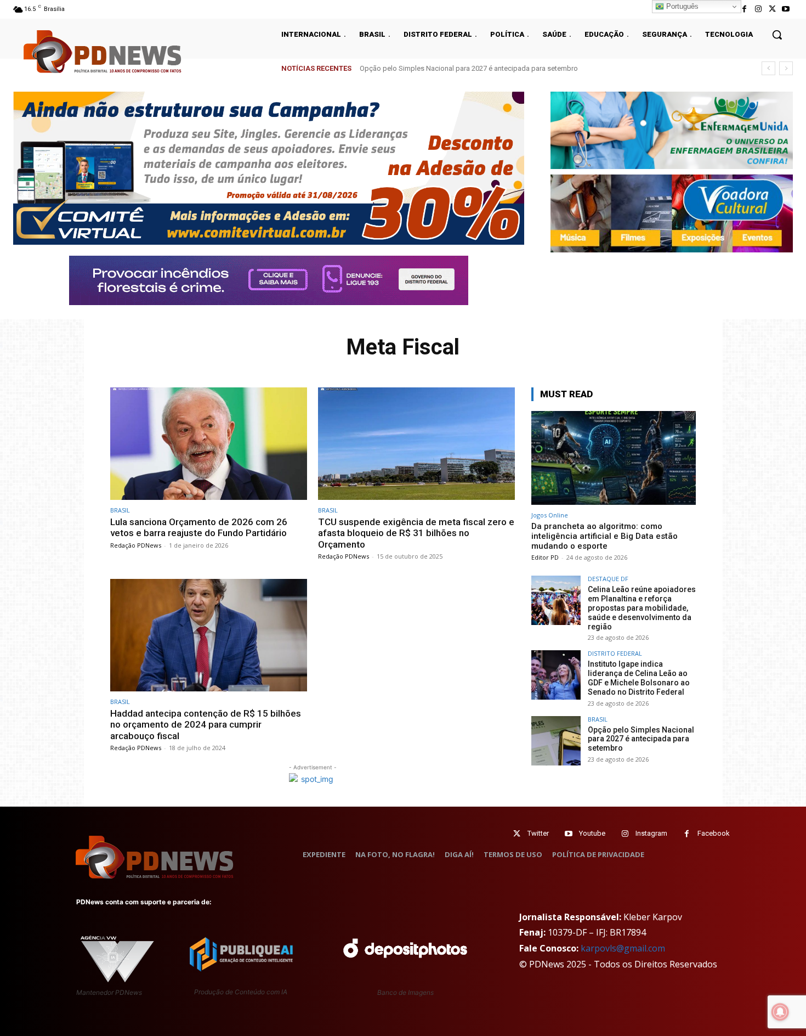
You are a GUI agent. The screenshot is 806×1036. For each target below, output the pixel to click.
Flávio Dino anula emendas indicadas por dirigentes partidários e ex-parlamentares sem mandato (513, 68)
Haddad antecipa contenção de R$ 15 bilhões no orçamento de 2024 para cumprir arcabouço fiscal (205, 724)
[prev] (768, 68)
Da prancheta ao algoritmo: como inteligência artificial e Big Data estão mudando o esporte (604, 536)
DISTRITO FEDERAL (615, 653)
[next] (786, 68)
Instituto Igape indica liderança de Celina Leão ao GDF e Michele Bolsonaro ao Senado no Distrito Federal (639, 678)
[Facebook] (744, 9)
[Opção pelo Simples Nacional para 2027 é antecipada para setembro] (556, 740)
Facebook (713, 833)
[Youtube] (786, 9)
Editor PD (545, 557)
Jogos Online (549, 515)
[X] (772, 9)
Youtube (592, 833)
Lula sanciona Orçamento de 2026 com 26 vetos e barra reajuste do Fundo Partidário (198, 527)
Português (681, 6)
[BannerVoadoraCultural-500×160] (671, 213)
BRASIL (120, 510)
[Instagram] (758, 9)
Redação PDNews (135, 545)
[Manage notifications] (780, 1012)
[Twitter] (516, 833)
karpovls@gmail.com (623, 948)
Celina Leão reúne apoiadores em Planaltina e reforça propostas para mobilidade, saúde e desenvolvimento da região (642, 607)
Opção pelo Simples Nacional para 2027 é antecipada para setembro (641, 739)
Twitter (538, 833)
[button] (777, 34)
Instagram (651, 833)
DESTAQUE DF (608, 579)
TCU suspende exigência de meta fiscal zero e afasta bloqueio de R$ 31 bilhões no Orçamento (416, 533)
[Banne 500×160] (671, 130)
